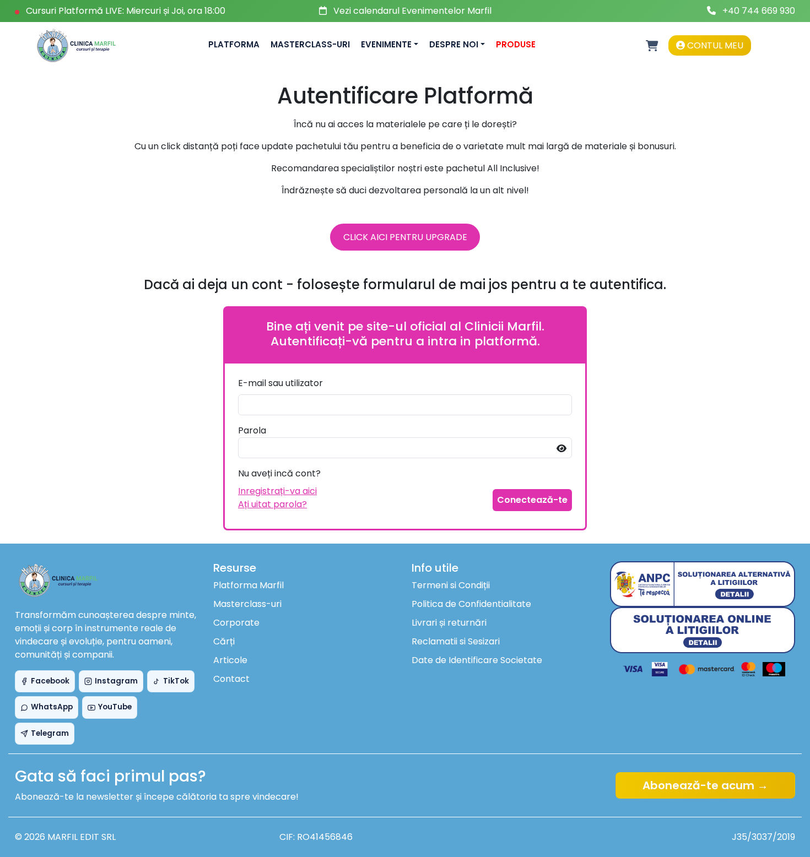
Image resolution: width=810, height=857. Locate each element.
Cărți (224, 641)
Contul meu (714, 45)
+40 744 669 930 (758, 10)
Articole (230, 660)
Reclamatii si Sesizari (456, 641)
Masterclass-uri (310, 44)
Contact (231, 678)
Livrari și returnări (449, 622)
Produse (516, 44)
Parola (252, 430)
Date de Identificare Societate (477, 660)
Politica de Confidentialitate (471, 604)
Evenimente (386, 44)
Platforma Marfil (248, 585)
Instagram (116, 681)
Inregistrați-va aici (277, 491)
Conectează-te (532, 499)
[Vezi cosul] (652, 45)
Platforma (234, 44)
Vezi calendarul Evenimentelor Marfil (412, 10)
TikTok (176, 681)
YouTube (115, 707)
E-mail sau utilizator (280, 383)
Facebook (50, 681)
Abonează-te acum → (705, 785)
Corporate (236, 622)
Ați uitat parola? (272, 504)
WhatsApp (52, 707)
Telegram (50, 733)
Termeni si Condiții (451, 585)
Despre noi (453, 44)
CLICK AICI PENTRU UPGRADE (405, 237)
